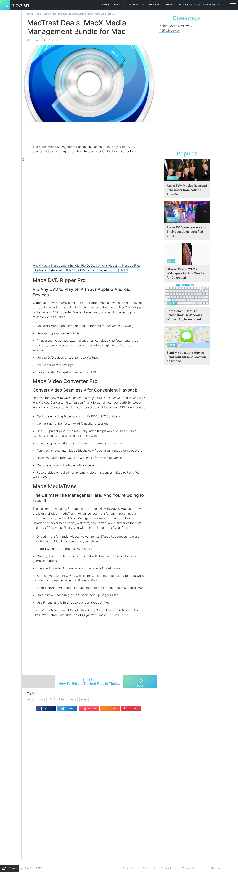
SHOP (169, 4)
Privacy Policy (169, 868)
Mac (54, 13)
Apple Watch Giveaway (175, 26)
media (72, 699)
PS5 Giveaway (169, 30)
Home (30, 13)
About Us (128, 868)
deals (42, 699)
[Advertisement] (89, 133)
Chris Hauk (34, 40)
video (84, 699)
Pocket (135, 708)
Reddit (113, 708)
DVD (52, 699)
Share (49, 708)
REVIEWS (155, 4)
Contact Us (149, 868)
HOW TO (119, 4)
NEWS (105, 4)
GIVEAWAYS (137, 4)
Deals (46, 13)
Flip (84, 707)
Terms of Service (191, 868)
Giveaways (216, 868)
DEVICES (182, 4)
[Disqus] (89, 811)
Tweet (70, 708)
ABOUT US (209, 4)
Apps (38, 13)
